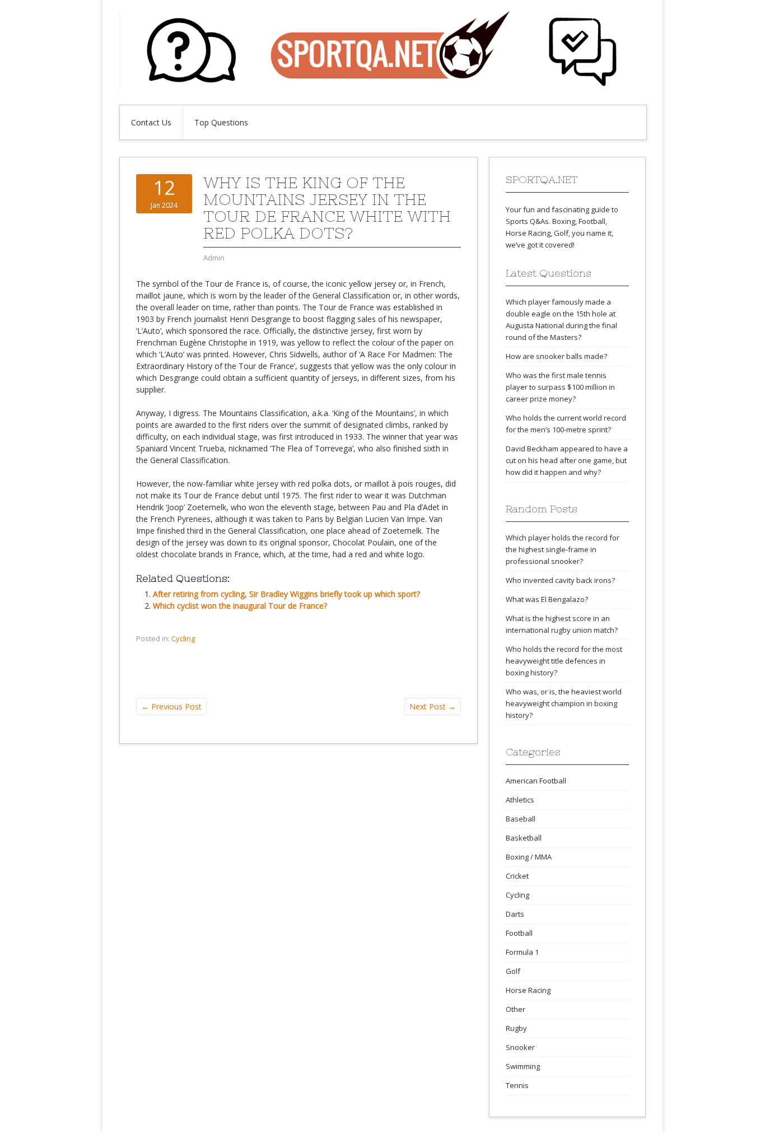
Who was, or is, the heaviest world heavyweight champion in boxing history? (564, 703)
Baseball (520, 819)
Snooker (520, 1047)
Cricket (517, 876)
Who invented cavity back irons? (560, 580)
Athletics (520, 800)
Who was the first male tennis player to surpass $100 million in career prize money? (560, 387)
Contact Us (151, 122)
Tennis (517, 1085)
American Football (536, 781)
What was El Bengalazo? (547, 599)
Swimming (523, 1066)
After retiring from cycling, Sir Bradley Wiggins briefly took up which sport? (286, 594)
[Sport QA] (382, 87)
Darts (515, 914)
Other (515, 1009)
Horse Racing (528, 990)
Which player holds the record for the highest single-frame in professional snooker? (562, 549)
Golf (513, 971)
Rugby (516, 1028)
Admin (214, 258)
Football (519, 933)
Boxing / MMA (529, 857)
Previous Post (171, 706)
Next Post (432, 706)
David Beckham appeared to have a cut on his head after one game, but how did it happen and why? (567, 460)
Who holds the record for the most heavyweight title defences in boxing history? (564, 661)
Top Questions (221, 122)
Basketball (524, 838)
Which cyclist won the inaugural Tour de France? (240, 605)
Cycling (183, 638)
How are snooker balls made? (556, 356)
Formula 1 (522, 952)
